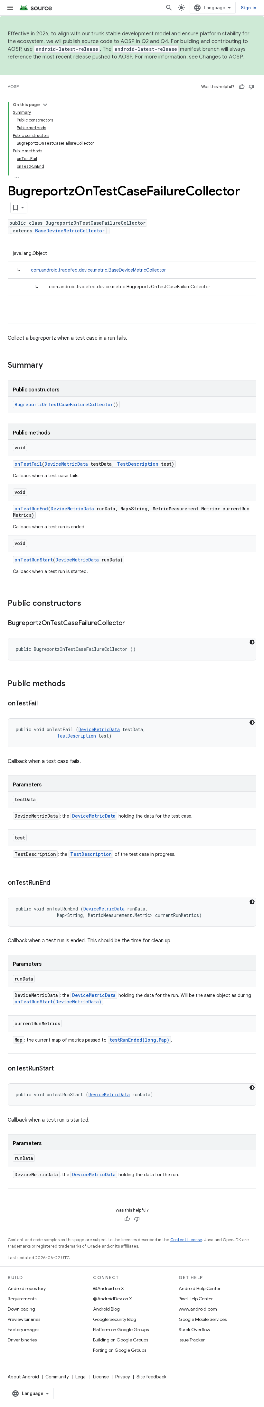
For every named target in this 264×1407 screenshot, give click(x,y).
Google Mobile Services (203, 1319)
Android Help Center (200, 1288)
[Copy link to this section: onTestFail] (44, 704)
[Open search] (169, 8)
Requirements (22, 1299)
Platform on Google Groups (121, 1329)
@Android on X (108, 1288)
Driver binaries (22, 1340)
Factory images (23, 1329)
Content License (186, 1239)
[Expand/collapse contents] (45, 105)
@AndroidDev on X (112, 1299)
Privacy (122, 1376)
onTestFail (28, 464)
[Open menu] (10, 7)
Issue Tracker (192, 1340)
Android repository (27, 1288)
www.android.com (198, 1309)
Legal (81, 1376)
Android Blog (106, 1309)
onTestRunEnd (31, 509)
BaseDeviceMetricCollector (70, 231)
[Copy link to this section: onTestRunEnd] (56, 883)
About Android (23, 1376)
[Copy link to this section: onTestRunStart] (60, 1069)
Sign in (248, 8)
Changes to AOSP (220, 57)
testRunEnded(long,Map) (139, 1040)
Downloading (21, 1309)
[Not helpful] (251, 87)
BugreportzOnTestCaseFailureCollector (63, 404)
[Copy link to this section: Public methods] (71, 684)
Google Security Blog (114, 1319)
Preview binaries (24, 1319)
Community (57, 1376)
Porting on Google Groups (119, 1350)
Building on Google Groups (120, 1340)
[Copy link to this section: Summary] (49, 366)
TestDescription (137, 464)
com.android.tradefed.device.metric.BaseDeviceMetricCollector (98, 270)
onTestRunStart (33, 560)
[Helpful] (242, 87)
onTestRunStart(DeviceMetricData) (57, 1002)
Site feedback (151, 1376)
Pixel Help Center (196, 1299)
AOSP (13, 86)
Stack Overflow (194, 1329)
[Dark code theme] (252, 642)
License (101, 1376)
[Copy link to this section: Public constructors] (87, 604)
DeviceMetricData (66, 464)
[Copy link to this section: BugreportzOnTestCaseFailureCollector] (131, 623)
